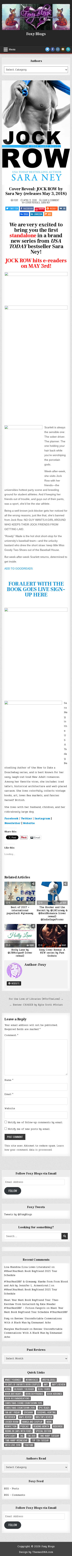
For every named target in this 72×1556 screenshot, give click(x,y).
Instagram (42, 818)
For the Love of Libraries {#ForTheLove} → (36, 999)
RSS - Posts (11, 1489)
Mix (49, 214)
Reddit (53, 208)
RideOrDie (58, 1426)
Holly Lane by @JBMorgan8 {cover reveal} (20, 953)
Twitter (13, 208)
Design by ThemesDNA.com (36, 1552)
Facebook (28, 208)
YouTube (28, 1445)
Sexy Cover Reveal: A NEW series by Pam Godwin (52, 953)
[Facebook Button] (52, 49)
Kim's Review (25, 1417)
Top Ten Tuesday (40, 1440)
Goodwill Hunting (46, 1412)
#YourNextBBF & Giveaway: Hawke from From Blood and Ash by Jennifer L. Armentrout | (36, 1284)
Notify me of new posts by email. (29, 1129)
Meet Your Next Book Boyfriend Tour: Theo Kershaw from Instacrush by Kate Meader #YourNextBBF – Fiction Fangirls (31, 1304)
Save (41, 209)
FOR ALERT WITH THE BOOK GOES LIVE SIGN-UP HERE (36, 589)
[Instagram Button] (58, 49)
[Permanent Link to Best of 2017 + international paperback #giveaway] (19, 893)
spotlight (10, 1436)
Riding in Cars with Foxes (18, 1431)
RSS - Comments (14, 1495)
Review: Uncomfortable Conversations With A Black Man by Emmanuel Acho (33, 1321)
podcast (25, 1426)
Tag (21, 1436)
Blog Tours (44, 1389)
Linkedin (38, 214)
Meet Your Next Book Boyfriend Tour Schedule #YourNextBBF (36, 1310)
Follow (12, 1191)
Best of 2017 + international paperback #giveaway (20, 910)
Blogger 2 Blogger (24, 1389)
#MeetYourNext (13, 1380)
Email (8, 1094)
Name (8, 1080)
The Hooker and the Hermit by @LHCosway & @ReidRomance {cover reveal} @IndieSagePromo (52, 913)
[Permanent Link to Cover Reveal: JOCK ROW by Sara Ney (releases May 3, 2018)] (36, 132)
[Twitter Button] (47, 49)
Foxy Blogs (36, 34)
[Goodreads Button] (63, 49)
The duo (31, 1436)
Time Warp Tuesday (49, 1436)
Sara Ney (45, 202)
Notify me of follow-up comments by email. (35, 1122)
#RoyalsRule (49, 1380)
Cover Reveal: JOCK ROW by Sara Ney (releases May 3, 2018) (36, 191)
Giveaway (28, 1412)
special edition (43, 1431)
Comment (11, 1035)
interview (10, 1417)
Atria (7, 1389)
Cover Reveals (32, 202)
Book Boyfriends (34, 1394)
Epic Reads (44, 1408)
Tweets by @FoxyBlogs (18, 1214)
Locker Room (11, 1422)
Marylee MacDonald (16, 1329)
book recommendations (17, 1398)
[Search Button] (68, 49)
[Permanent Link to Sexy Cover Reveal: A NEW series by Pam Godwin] (52, 936)
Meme (49, 1422)
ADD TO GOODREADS (18, 568)
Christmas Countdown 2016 (20, 1408)
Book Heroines (54, 1394)
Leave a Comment (50, 200)
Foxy (16, 200)
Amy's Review (58, 1384)
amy (46, 1384)
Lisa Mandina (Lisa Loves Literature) (27, 1267)
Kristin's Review (44, 1417)
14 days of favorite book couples (22, 1384)
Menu (12, 49)
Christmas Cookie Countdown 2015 (23, 1403)
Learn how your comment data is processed (34, 1148)
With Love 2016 (13, 1445)
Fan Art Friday (12, 1412)
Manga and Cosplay (32, 1422)
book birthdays (13, 1394)
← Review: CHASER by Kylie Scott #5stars (36, 1005)
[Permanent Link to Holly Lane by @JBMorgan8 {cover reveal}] (19, 936)
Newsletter (12, 823)
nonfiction (11, 1426)
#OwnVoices (32, 1380)
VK (64, 208)
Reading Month (41, 1426)
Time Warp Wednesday (16, 1440)
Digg (26, 214)
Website (29, 823)
